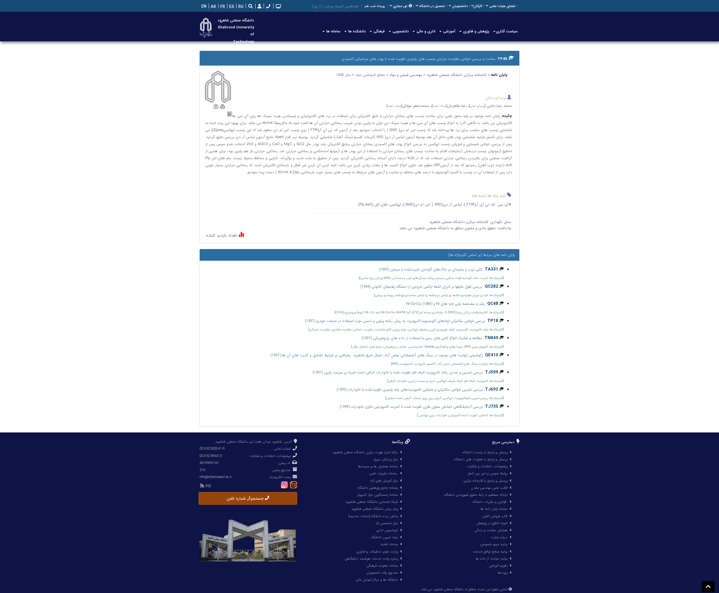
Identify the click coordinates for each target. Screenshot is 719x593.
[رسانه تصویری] (278, 7)
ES (231, 7)
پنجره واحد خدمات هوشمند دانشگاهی (371, 558)
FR (222, 7)
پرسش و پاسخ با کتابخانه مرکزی (485, 480)
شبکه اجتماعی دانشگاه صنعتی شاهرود (371, 501)
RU (240, 7)
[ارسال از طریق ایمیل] (216, 106)
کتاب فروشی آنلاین (495, 516)
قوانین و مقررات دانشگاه (489, 501)
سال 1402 (344, 75)
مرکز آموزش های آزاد (384, 480)
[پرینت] (222, 106)
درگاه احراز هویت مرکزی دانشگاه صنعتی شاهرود (365, 452)
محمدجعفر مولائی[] (407, 106)
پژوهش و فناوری (475, 31)
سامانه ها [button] (332, 31)
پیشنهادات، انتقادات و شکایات (487, 466)
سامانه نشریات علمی (383, 473)
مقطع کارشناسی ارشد (370, 75)
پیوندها (503, 572)
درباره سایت (499, 537)
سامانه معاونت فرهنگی (382, 565)
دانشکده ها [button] (356, 31)
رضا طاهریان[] (449, 106)
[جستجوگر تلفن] (267, 7)
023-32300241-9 (212, 448)
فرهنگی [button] (378, 31)
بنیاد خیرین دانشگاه (384, 537)
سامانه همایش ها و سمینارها (378, 466)
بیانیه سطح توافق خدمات (490, 551)
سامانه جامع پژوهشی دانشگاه (377, 487)
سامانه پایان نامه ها (494, 508)
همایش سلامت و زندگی (491, 530)
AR (213, 7)
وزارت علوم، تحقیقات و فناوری (377, 551)
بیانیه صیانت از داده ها (492, 558)
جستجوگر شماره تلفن (246, 498)
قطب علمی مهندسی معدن (489, 487)
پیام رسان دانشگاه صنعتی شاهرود (374, 508)
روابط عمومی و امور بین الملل (487, 473)
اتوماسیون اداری (387, 530)
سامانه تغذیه (389, 544)
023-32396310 (210, 456)
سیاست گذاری (507, 31)
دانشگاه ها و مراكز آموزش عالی (377, 579)
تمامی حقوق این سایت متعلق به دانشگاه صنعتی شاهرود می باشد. (464, 589)
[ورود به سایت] (258, 6)
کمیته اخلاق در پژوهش (492, 523)
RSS (207, 486)
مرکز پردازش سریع (386, 459)
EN (203, 6)
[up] (708, 586)
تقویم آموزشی (498, 565)
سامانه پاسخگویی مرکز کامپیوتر (377, 494)
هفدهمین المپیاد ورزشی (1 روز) (335, 6)
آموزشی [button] (448, 31)
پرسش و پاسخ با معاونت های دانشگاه (481, 459)
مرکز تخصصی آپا (387, 523)
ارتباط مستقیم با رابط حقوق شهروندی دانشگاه (476, 494)
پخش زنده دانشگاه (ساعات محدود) (373, 516)
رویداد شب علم (375, 6)
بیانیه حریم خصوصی (494, 544)
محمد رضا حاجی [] (490, 106)
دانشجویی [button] (400, 31)
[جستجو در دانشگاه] (250, 6)
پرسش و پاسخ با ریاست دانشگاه (485, 452)
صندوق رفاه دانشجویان (382, 572)
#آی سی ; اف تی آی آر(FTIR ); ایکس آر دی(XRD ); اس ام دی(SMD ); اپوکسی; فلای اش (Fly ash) (434, 205)
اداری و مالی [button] (425, 31)
